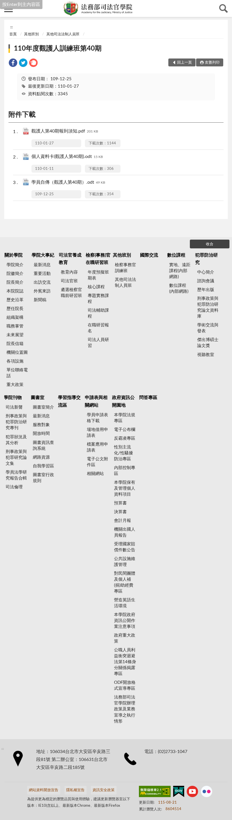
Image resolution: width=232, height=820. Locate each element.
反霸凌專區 (124, 438)
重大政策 (15, 385)
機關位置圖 (17, 352)
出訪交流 (42, 282)
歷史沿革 (15, 300)
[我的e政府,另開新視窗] (178, 792)
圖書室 (37, 397)
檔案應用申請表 (97, 447)
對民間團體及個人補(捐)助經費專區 (124, 582)
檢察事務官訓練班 (125, 268)
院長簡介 (15, 282)
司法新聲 (14, 407)
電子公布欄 (124, 430)
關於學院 (14, 255)
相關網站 (95, 474)
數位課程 (176, 255)
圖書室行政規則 (43, 478)
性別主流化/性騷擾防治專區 (123, 453)
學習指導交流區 (69, 401)
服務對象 (41, 425)
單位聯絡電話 (17, 373)
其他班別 (31, 34)
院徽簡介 (15, 274)
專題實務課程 (98, 299)
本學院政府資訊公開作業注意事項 (124, 621)
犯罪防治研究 (206, 259)
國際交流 (149, 255)
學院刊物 (13, 397)
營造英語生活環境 (124, 603)
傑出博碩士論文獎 (207, 343)
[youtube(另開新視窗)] (192, 792)
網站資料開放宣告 (43, 790)
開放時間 (41, 433)
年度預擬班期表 (98, 275)
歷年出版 (205, 290)
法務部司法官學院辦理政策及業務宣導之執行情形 (124, 709)
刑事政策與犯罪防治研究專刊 (16, 422)
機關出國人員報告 (124, 532)
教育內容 (69, 272)
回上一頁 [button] (184, 62)
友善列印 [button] (212, 62)
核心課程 (96, 287)
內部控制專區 (124, 471)
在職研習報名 (98, 328)
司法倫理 (14, 487)
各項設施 (15, 361)
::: (11, 27)
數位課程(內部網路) (178, 288)
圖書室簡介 (43, 407)
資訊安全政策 (104, 790)
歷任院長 (15, 309)
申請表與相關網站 (96, 401)
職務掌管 (15, 326)
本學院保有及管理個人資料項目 (124, 488)
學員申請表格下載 (97, 418)
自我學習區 (43, 466)
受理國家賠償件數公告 (124, 547)
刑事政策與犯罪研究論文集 (16, 458)
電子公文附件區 (97, 462)
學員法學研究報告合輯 (16, 475)
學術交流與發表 (207, 328)
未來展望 (15, 335)
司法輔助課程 (98, 313)
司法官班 (69, 281)
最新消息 (42, 265)
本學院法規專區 (124, 418)
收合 (209, 244)
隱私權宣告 (75, 790)
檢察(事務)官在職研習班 (98, 259)
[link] (13, 63)
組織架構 (15, 317)
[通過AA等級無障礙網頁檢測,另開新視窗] (155, 792)
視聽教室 (205, 355)
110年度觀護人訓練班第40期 (58, 48)
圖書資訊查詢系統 (43, 446)
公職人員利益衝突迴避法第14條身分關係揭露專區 (125, 662)
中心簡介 (205, 272)
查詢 (223, 8)
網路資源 (41, 457)
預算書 (120, 503)
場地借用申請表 (97, 433)
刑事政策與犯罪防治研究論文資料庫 (207, 307)
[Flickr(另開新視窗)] (206, 792)
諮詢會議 (205, 281)
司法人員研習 (98, 343)
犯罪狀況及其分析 (16, 440)
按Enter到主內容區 (21, 4)
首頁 (13, 34)
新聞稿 (40, 300)
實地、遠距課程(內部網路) (179, 271)
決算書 (120, 512)
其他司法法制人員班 (63, 34)
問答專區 (148, 397)
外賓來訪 (42, 291)
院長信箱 (15, 344)
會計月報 (122, 521)
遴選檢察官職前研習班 (71, 293)
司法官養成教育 (70, 259)
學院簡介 (15, 265)
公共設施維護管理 (124, 562)
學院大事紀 (43, 255)
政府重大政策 (124, 638)
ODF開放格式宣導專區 (125, 685)
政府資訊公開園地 (123, 401)
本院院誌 (15, 291)
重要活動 (42, 274)
